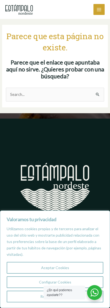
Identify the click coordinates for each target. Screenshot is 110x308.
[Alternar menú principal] (99, 9)
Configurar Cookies (55, 282)
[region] (55, 259)
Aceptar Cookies (55, 267)
